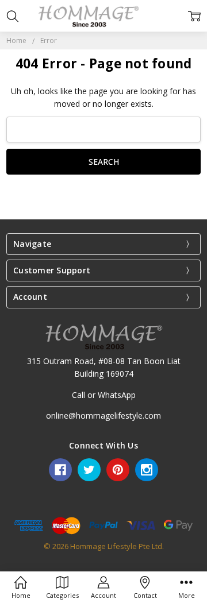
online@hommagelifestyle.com (103, 415)
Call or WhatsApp (104, 394)
